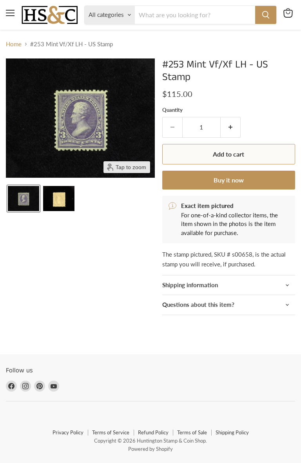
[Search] (265, 15)
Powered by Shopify (150, 449)
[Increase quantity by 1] (231, 127)
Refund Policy (153, 432)
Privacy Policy (68, 432)
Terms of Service (110, 432)
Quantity (172, 110)
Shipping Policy (232, 432)
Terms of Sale (192, 432)
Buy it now (229, 180)
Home (14, 44)
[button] (23, 198)
